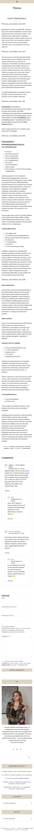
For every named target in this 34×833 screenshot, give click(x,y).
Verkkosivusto (8, 615)
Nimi (4, 598)
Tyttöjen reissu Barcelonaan (17, 778)
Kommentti (7, 636)
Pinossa (17, 8)
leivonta (27, 446)
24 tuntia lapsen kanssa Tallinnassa (17, 775)
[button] (17, 1)
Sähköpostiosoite (10, 607)
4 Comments (26, 448)
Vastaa (7, 490)
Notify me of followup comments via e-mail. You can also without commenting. (16, 663)
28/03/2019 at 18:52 (17, 468)
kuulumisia (20, 446)
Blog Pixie (29, 828)
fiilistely (12, 446)
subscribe (6, 665)
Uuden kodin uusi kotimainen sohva (17, 771)
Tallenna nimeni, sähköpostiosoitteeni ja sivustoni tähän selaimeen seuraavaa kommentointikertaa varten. (16, 629)
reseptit (6, 448)
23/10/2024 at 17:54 (16, 533)
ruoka (12, 448)
